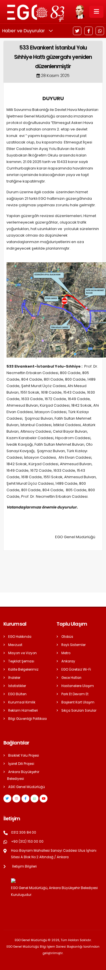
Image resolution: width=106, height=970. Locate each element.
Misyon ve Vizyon (22, 653)
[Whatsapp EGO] (34, 798)
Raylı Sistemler (73, 645)
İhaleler (14, 677)
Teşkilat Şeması (21, 661)
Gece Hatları (71, 677)
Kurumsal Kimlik (21, 702)
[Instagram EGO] (16, 798)
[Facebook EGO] (25, 798)
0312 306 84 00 (23, 832)
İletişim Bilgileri (24, 866)
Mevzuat (15, 645)
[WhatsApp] (100, 31)
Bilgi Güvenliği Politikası (27, 718)
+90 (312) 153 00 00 (27, 841)
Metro (65, 653)
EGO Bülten (17, 694)
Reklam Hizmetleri (23, 710)
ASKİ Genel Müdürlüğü (26, 787)
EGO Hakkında (19, 636)
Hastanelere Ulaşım (77, 686)
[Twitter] (77, 31)
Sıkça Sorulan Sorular (78, 710)
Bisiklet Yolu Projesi (23, 755)
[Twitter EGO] (7, 798)
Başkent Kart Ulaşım (77, 702)
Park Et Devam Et (74, 694)
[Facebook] (88, 31)
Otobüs (67, 636)
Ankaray (68, 661)
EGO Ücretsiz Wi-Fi (76, 669)
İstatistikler (17, 686)
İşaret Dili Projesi (21, 763)
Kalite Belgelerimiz (23, 669)
